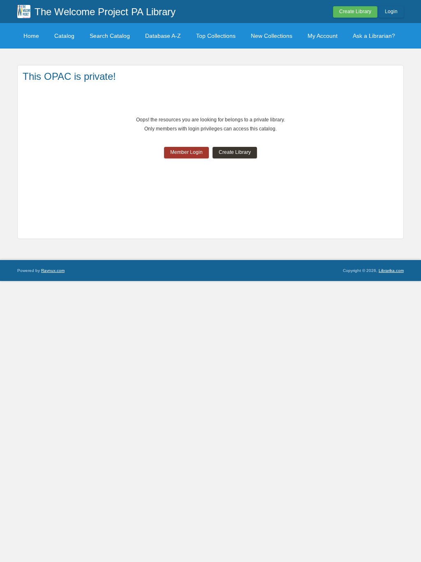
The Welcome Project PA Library (105, 11)
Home (31, 36)
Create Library (355, 11)
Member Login (186, 152)
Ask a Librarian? (374, 36)
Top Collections (216, 36)
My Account (323, 36)
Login (391, 11)
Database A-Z (163, 36)
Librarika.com (391, 270)
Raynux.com (53, 270)
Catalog (64, 36)
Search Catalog (110, 36)
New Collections (271, 36)
